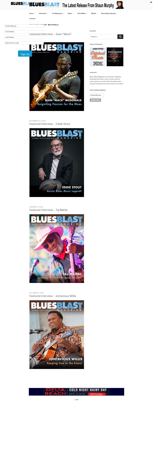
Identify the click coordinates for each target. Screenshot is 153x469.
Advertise (42, 13)
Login (76, 399)
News (70, 13)
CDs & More (81, 13)
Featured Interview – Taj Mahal (48, 210)
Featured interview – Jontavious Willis (52, 296)
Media (93, 13)
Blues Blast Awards (108, 13)
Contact (32, 18)
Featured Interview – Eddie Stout (49, 123)
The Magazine (57, 13)
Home (31, 13)
